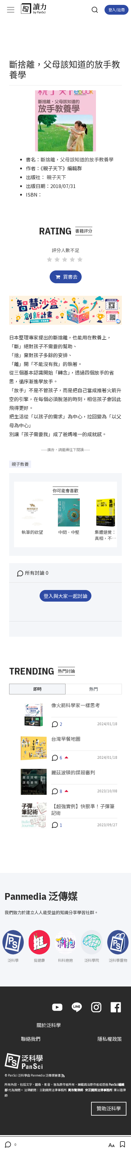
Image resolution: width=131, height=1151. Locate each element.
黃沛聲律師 (75, 1090)
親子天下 (56, 177)
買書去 (70, 276)
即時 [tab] (37, 689)
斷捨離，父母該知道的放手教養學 (77, 159)
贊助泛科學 (109, 1108)
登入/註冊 (116, 9)
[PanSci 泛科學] (36, 8)
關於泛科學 (49, 1025)
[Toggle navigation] (10, 10)
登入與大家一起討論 (65, 595)
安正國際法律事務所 (98, 1090)
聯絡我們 (31, 1038)
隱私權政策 (109, 1038)
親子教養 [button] (20, 464)
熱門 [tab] (93, 689)
